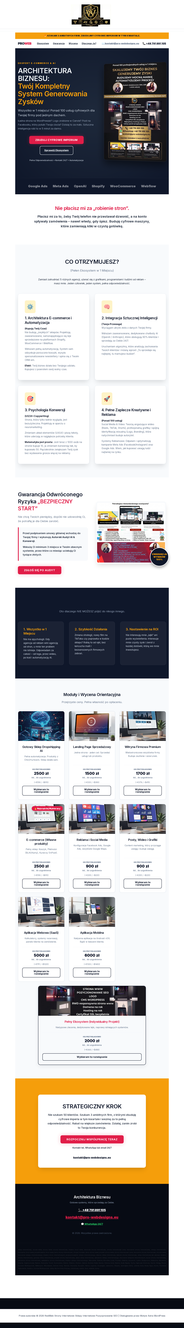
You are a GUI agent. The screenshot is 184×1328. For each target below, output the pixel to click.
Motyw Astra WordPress (152, 1315)
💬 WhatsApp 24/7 (92, 1224)
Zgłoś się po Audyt (39, 570)
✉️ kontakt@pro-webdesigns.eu (120, 43)
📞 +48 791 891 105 (154, 43)
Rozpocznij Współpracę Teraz (92, 1139)
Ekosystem (43, 43)
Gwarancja (59, 43)
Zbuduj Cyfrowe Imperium (56, 140)
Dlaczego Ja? (89, 43)
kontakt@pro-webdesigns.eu (92, 1157)
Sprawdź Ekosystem (56, 150)
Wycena (73, 43)
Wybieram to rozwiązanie (41, 790)
